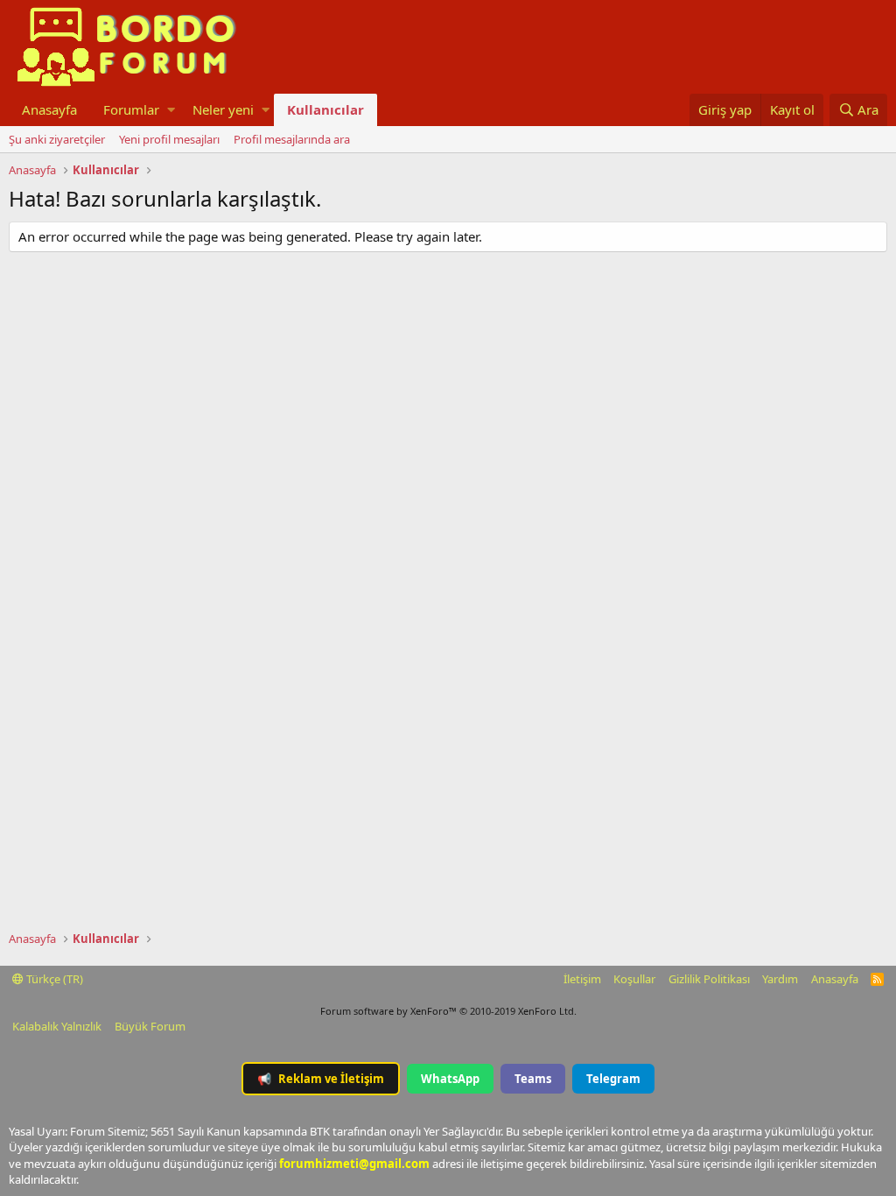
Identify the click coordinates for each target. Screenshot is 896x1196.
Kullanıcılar (325, 109)
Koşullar (634, 979)
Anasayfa (49, 109)
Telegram (613, 1079)
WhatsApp (450, 1079)
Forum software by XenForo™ (448, 1010)
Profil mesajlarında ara (292, 139)
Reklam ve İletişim (320, 1079)
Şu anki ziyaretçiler (57, 139)
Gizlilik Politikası (709, 979)
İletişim (582, 979)
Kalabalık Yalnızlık (57, 1026)
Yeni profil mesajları (169, 139)
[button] (171, 110)
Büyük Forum (150, 1026)
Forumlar (131, 109)
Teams (532, 1079)
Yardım (780, 979)
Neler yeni (223, 109)
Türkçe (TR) (53, 979)
